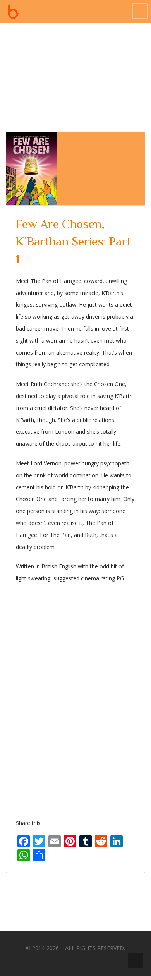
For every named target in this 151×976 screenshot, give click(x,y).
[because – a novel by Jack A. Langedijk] (13, 11)
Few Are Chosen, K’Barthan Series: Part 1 (73, 241)
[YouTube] (96, 960)
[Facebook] (53, 960)
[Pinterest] (81, 960)
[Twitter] (67, 960)
